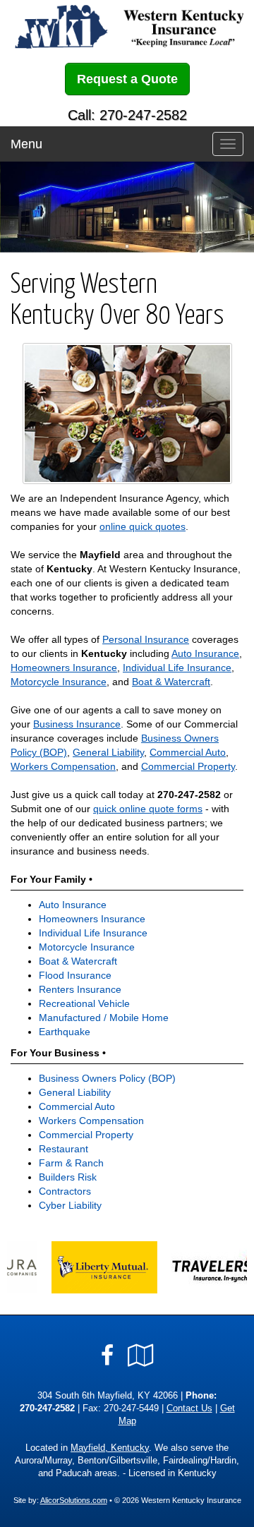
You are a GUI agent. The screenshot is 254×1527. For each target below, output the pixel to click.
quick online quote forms (147, 808)
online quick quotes (142, 526)
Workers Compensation (63, 766)
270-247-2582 (189, 794)
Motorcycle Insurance (59, 681)
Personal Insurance (145, 639)
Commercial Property (188, 766)
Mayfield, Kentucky (110, 1448)
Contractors (65, 1191)
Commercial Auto (188, 752)
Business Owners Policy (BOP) (107, 1078)
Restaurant (63, 1148)
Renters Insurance (80, 989)
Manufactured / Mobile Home (104, 1017)
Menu (26, 144)
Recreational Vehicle (84, 1003)
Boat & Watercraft (171, 681)
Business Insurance (77, 724)
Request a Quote (127, 79)
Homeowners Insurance (64, 667)
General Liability (108, 752)
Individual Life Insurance (177, 667)
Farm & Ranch (71, 1163)
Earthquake (64, 1031)
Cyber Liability (70, 1205)
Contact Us (189, 1408)
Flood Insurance (75, 975)
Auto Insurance (205, 653)
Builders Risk (68, 1177)
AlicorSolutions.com (73, 1500)
